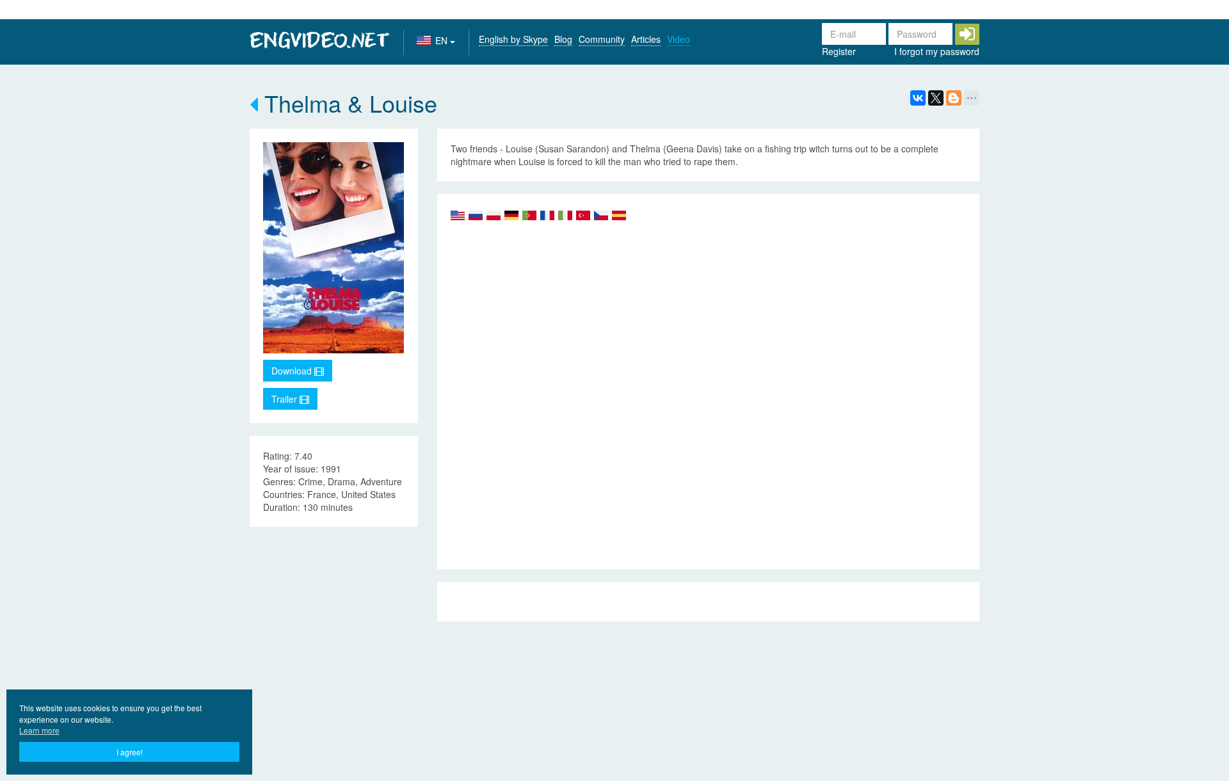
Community (602, 39)
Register (839, 51)
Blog (563, 39)
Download (292, 370)
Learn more (39, 730)
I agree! (129, 751)
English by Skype (513, 39)
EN (442, 40)
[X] (936, 98)
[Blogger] (953, 98)
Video (678, 39)
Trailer (285, 398)
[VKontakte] (918, 98)
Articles (646, 39)
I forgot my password (936, 51)
